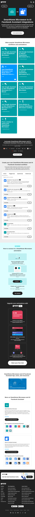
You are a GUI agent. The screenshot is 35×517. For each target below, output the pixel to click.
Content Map (3, 496)
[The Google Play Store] (21, 506)
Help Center (3, 494)
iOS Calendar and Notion (12, 489)
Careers (11, 510)
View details (6, 194)
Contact (21, 510)
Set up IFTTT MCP (17, 154)
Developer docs (3, 501)
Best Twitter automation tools (26, 489)
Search (2, 498)
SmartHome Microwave (15, 19)
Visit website (7, 416)
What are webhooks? (25, 496)
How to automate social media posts (27, 501)
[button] (33, 2)
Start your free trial (17, 363)
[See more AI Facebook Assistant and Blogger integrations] (26, 463)
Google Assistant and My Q (12, 493)
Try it (29, 194)
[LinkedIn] (13, 512)
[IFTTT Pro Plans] (20, 180)
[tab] (5, 174)
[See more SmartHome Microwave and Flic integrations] (9, 426)
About (28, 510)
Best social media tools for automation (28, 503)
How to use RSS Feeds (25, 494)
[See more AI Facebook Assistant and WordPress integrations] (9, 459)
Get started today (17, 33)
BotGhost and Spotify (11, 494)
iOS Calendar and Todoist (12, 499)
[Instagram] (15, 512)
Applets (2, 491)
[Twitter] (20, 512)
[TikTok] (23, 512)
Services (2, 488)
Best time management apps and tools (28, 491)
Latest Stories (24, 486)
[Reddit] (25, 512)
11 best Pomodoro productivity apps (28, 498)
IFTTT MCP (2, 493)
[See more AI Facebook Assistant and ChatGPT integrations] (17, 459)
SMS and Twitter (10, 496)
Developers (7, 510)
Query (9, 181)
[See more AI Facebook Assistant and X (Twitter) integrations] (9, 463)
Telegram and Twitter (11, 501)
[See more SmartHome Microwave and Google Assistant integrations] (26, 426)
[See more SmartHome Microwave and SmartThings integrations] (9, 430)
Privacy (25, 510)
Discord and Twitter (11, 503)
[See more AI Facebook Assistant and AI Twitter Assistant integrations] (17, 463)
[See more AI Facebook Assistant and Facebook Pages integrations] (26, 459)
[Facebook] (10, 512)
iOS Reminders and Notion (12, 498)
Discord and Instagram (11, 488)
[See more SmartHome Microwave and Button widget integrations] (17, 426)
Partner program (16, 510)
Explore (2, 486)
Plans (2, 499)
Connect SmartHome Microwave (11, 419)
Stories (2, 489)
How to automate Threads (26, 499)
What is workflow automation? (26, 493)
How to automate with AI (25, 488)
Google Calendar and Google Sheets (14, 491)
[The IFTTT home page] (3, 2)
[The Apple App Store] (14, 506)
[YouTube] (18, 512)
